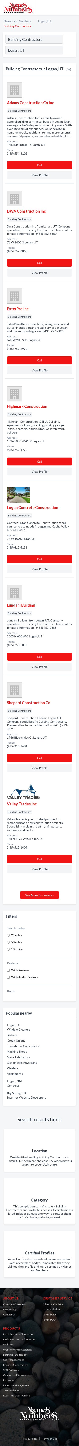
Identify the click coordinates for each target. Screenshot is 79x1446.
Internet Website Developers (26, 1097)
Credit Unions (16, 1040)
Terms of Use (49, 1438)
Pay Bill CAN (49, 1319)
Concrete (13, 1085)
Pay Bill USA (49, 1314)
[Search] (69, 50)
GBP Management (13, 1359)
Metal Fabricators (18, 1057)
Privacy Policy (29, 1438)
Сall (39, 165)
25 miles (16, 935)
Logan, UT (45, 21)
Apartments (15, 1073)
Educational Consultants (23, 1046)
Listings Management (15, 1354)
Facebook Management (16, 1385)
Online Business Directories (19, 1339)
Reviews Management (15, 1364)
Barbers (12, 1035)
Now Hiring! (10, 1309)
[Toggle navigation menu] (73, 7)
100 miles (17, 949)
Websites (8, 1344)
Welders (12, 1068)
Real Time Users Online (16, 1395)
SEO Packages (11, 1370)
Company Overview (14, 1304)
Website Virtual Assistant (17, 1349)
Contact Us (9, 1314)
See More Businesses (39, 895)
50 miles (16, 942)
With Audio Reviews (24, 977)
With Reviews (20, 970)
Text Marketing (11, 1390)
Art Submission (51, 1309)
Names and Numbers (17, 21)
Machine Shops (17, 1051)
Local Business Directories (18, 1334)
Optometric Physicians (22, 1062)
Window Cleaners (18, 1029)
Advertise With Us (53, 1304)
